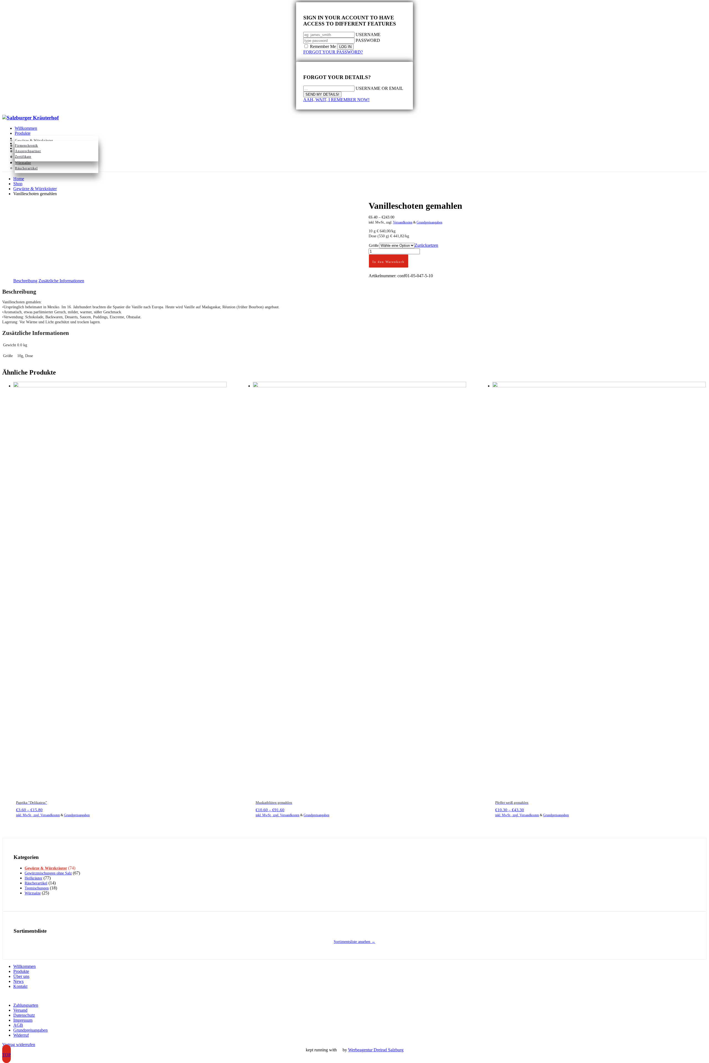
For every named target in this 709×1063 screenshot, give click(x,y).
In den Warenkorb (389, 261)
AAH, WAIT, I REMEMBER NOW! (336, 99)
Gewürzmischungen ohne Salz (48, 873)
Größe (374, 245)
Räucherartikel (36, 883)
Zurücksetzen (426, 245)
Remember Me (323, 46)
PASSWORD (368, 40)
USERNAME (368, 34)
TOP (6, 1054)
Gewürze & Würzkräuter (46, 868)
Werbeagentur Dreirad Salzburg (376, 1049)
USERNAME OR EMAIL (379, 88)
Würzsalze (33, 893)
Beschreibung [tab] (25, 280)
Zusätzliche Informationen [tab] (61, 280)
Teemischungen (37, 888)
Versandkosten (402, 222)
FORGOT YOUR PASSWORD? (333, 52)
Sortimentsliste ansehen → (354, 942)
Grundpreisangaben (429, 222)
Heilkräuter (33, 878)
